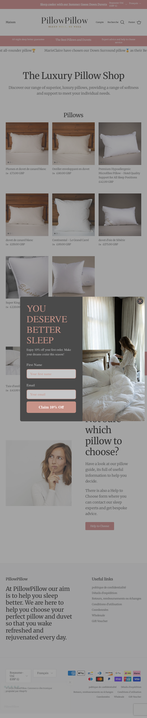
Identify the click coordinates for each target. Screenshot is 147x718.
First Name (34, 364)
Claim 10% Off (51, 407)
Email (31, 385)
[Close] (140, 301)
